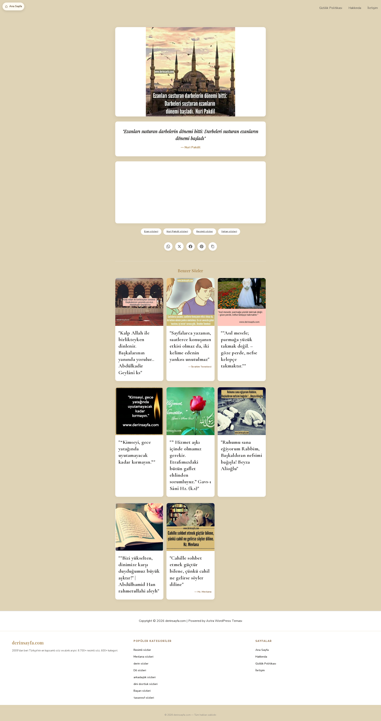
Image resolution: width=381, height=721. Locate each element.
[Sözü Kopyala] (212, 246)
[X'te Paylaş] (179, 246)
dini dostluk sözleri (146, 684)
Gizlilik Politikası (330, 8)
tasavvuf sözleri (144, 698)
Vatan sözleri (229, 231)
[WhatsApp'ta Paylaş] (168, 246)
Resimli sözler (204, 231)
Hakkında (354, 8)
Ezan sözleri (151, 231)
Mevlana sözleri (143, 657)
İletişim (373, 8)
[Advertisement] (190, 192)
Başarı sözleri (142, 691)
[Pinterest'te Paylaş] (201, 246)
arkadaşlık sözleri (145, 677)
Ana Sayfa (15, 6)
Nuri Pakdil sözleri (177, 231)
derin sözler (141, 663)
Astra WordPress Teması (224, 621)
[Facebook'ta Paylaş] (190, 246)
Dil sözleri (140, 670)
